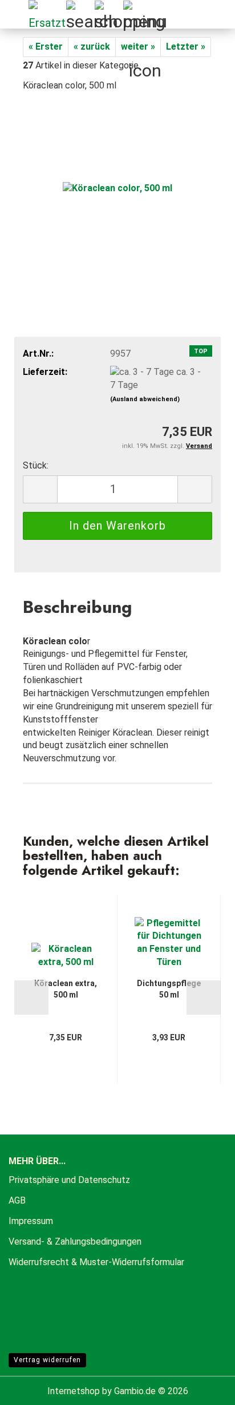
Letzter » (185, 46)
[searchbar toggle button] (80, 14)
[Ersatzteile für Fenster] (43, 14)
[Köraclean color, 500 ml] (117, 187)
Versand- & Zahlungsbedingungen (75, 1241)
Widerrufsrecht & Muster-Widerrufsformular (96, 1262)
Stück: (35, 465)
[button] (40, 489)
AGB (17, 1200)
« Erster (46, 46)
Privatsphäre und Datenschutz (69, 1179)
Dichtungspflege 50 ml (169, 989)
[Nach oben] (204, 1388)
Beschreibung (77, 606)
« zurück (92, 46)
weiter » (138, 46)
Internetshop (73, 1391)
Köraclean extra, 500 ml (65, 989)
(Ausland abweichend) (145, 399)
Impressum (31, 1221)
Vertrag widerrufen (47, 1360)
